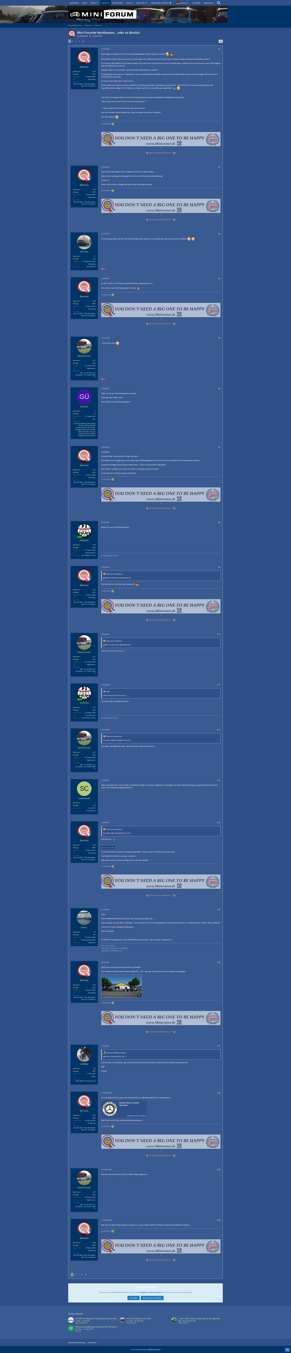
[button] (183, 3)
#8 (219, 522)
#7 (219, 447)
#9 (219, 567)
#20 (218, 1220)
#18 (218, 1093)
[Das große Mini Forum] (145, 14)
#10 (218, 634)
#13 (218, 780)
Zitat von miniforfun (114, 574)
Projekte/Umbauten (81, 1323)
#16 (218, 962)
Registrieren (208, 3)
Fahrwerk (78, 1331)
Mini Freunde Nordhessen (159, 153)
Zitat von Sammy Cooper (116, 1052)
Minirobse (84, 36)
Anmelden (196, 3)
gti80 (179, 1321)
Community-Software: (145, 1349)
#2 (219, 167)
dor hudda (130, 1321)
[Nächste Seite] (83, 41)
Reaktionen (76, 71)
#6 (219, 388)
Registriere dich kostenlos (150, 1292)
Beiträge (75, 74)
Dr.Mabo (78, 1321)
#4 (219, 278)
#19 (218, 1169)
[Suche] (219, 3)
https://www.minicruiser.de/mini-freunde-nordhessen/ (122, 101)
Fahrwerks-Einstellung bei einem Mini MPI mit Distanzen (97, 1327)
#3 (219, 234)
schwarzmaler (108, 847)
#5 (219, 338)
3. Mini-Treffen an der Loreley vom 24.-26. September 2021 (201, 1318)
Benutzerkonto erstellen (152, 1298)
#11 (218, 685)
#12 (218, 730)
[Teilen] (221, 41)
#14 (218, 822)
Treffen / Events (132, 1323)
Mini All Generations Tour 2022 (139, 1318)
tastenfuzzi (78, 1329)
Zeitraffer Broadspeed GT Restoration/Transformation (96, 1318)
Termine (104, 180)
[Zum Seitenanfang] (287, 1350)
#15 (218, 909)
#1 (219, 49)
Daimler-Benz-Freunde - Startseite (129, 1104)
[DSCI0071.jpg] (121, 986)
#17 (218, 1046)
